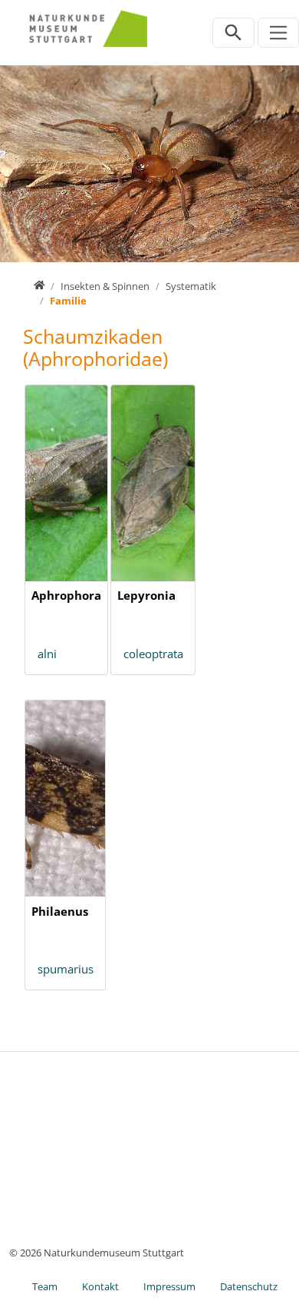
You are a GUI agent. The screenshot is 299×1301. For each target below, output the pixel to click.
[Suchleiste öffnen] (233, 33)
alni (47, 653)
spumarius (66, 969)
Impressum (169, 1286)
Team (45, 1286)
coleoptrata (153, 653)
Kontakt (100, 1286)
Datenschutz (249, 1286)
